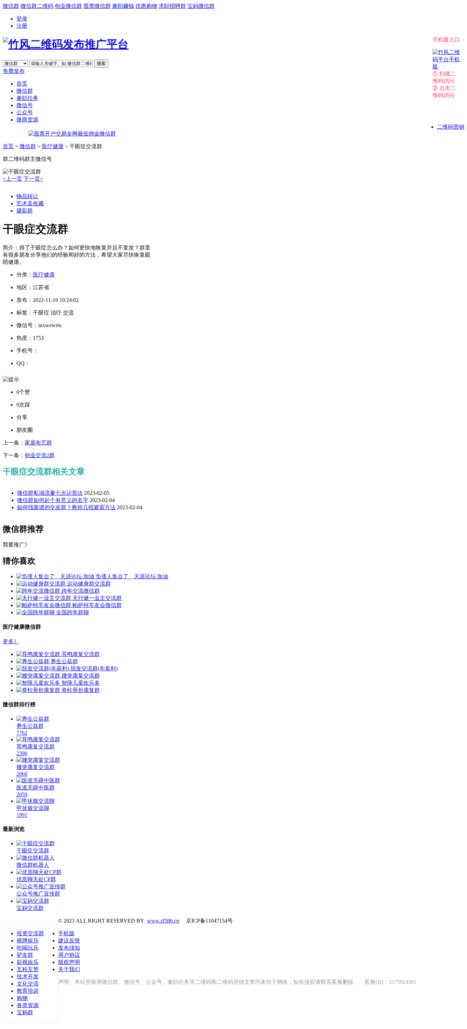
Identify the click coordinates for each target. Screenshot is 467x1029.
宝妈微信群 (201, 6)
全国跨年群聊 (72, 612)
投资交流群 (30, 933)
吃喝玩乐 (28, 948)
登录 (21, 19)
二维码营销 (450, 127)
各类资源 (28, 1005)
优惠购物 (146, 6)
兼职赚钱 (123, 6)
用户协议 (69, 955)
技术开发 (28, 976)
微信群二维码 (37, 6)
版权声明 (69, 962)
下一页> (33, 179)
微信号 (24, 105)
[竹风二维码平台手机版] (446, 66)
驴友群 (25, 955)
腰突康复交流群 (81, 676)
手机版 (66, 933)
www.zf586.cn (163, 921)
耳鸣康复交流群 (81, 654)
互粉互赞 (28, 969)
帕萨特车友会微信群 (97, 605)
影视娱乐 (28, 962)
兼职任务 (27, 98)
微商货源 (27, 120)
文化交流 (28, 984)
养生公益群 (64, 661)
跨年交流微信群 (81, 591)
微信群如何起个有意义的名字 (52, 500)
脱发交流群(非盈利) (94, 668)
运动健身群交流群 (89, 584)
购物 (22, 998)
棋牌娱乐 (28, 940)
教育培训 (28, 991)
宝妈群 (25, 1012)
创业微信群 (68, 6)
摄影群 (24, 211)
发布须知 (69, 948)
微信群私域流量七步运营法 (50, 493)
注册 (21, 26)
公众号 (24, 112)
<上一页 (12, 179)
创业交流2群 (40, 455)
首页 (21, 84)
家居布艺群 (38, 443)
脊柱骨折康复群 (81, 690)
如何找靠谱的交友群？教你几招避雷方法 (66, 507)
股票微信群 (97, 6)
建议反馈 (69, 940)
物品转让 (27, 196)
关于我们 (69, 969)
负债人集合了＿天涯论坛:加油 (132, 576)
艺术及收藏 (30, 203)
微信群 (11, 6)
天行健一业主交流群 (97, 598)
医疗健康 (53, 146)
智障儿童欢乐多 (81, 683)
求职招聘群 (172, 6)
